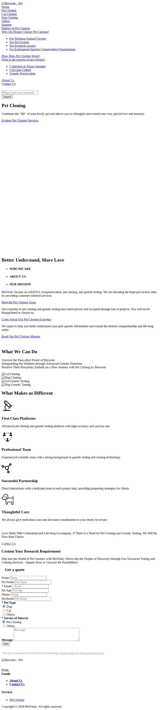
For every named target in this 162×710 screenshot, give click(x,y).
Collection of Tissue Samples (27, 66)
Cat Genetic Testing (81, 382)
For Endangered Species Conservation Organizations (42, 49)
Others (6, 21)
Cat (9, 610)
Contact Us (9, 83)
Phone (5, 594)
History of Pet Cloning (16, 28)
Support (6, 24)
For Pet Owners (19, 42)
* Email (6, 586)
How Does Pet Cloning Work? (21, 56)
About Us (8, 80)
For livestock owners (22, 45)
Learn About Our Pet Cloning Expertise (26, 319)
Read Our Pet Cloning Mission (21, 336)
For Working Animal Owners (27, 38)
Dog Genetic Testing (81, 386)
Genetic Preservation (22, 73)
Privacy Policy (66, 653)
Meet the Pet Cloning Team (19, 302)
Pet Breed (8, 598)
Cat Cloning (9, 14)
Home (5, 7)
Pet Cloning (9, 10)
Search (7, 96)
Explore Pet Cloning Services (20, 120)
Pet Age (6, 590)
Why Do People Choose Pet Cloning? (25, 32)
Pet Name (8, 582)
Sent (5, 643)
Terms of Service (89, 653)
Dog (9, 606)
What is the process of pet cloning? (23, 59)
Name (5, 578)
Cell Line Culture (20, 70)
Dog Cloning (10, 17)
